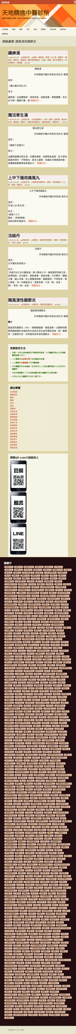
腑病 (57, 968)
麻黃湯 (9, 656)
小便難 (55, 677)
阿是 (42, 755)
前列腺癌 (54, 1015)
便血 (54, 994)
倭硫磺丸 (32, 864)
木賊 (27, 861)
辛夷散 (57, 648)
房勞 (32, 807)
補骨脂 (9, 703)
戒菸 (8, 821)
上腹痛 (21, 593)
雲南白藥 (42, 807)
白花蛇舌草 (11, 619)
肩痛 (27, 622)
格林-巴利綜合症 (62, 864)
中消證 (18, 830)
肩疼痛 (41, 844)
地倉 (42, 697)
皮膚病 (21, 763)
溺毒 (39, 720)
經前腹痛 (32, 763)
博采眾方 (13, 439)
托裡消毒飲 (33, 841)
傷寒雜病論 (57, 856)
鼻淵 (8, 882)
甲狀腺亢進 (11, 966)
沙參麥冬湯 (49, 674)
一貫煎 (36, 827)
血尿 (19, 700)
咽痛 (53, 700)
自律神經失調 (47, 587)
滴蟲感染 (10, 850)
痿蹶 (29, 971)
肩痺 (53, 778)
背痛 (58, 971)
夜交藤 (37, 659)
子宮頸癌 (61, 587)
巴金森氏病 (39, 743)
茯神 (45, 723)
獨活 (17, 639)
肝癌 (39, 573)
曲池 (64, 642)
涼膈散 (44, 890)
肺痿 (64, 951)
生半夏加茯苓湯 (21, 948)
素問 (60, 766)
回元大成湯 (55, 821)
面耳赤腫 (10, 957)
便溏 (20, 789)
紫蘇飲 (9, 940)
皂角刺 (64, 919)
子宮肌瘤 (39, 601)
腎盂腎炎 (23, 966)
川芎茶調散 (11, 587)
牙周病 (34, 677)
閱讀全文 (36, 100)
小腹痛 (56, 711)
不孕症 (35, 578)
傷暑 (54, 882)
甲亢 (59, 590)
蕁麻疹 (41, 599)
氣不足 (29, 786)
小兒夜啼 (64, 720)
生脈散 (60, 966)
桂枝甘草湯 (11, 928)
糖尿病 (29, 567)
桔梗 (23, 607)
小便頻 (18, 801)
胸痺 (56, 847)
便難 (34, 772)
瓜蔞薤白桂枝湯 (59, 757)
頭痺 (29, 888)
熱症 (66, 749)
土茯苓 (58, 940)
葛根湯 (35, 575)
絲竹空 (9, 613)
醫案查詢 (5, 34)
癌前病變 (10, 593)
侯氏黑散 (49, 1006)
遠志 (61, 708)
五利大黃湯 (11, 994)
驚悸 (30, 809)
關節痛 (52, 679)
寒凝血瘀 (20, 931)
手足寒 (36, 749)
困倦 (42, 772)
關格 (53, 737)
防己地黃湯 (27, 708)
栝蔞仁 (19, 853)
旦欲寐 (9, 731)
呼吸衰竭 (57, 870)
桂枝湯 (62, 908)
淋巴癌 (57, 1009)
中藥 (40, 960)
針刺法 (9, 856)
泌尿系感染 (40, 830)
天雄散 (67, 997)
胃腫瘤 (50, 815)
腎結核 (9, 812)
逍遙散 (9, 700)
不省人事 (20, 697)
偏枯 (41, 850)
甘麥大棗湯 (24, 928)
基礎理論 (13, 434)
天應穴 (9, 737)
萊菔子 (48, 714)
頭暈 (56, 607)
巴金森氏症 (26, 726)
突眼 (8, 757)
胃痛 (65, 688)
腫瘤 (8, 980)
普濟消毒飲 (20, 821)
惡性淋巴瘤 (11, 798)
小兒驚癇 (19, 916)
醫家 (29, 957)
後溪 (29, 648)
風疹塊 (60, 1000)
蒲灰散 (53, 867)
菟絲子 (60, 763)
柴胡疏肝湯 (43, 651)
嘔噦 (41, 914)
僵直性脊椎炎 (46, 864)
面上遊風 (22, 934)
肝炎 (61, 633)
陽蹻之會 (22, 899)
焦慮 (61, 772)
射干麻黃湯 (31, 833)
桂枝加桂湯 (35, 911)
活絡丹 (14, 235)
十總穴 (9, 974)
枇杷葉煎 (10, 792)
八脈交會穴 (50, 708)
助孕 (17, 691)
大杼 (49, 705)
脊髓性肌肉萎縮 (64, 783)
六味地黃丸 (49, 630)
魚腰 (64, 619)
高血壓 (55, 604)
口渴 (8, 1012)
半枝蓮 (29, 636)
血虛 (45, 749)
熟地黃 (9, 723)
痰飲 (8, 804)
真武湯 (57, 838)
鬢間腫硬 (10, 937)
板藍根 (50, 653)
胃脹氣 (9, 729)
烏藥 (32, 914)
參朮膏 (38, 766)
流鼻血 (40, 809)
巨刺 (22, 682)
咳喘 (48, 838)
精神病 (45, 757)
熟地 (17, 818)
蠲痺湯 (53, 616)
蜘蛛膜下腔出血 (22, 723)
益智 (8, 908)
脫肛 (22, 989)
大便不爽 (10, 789)
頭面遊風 (56, 841)
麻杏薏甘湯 (21, 645)
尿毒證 (28, 830)
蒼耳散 (29, 885)
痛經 (67, 610)
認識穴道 (13, 423)
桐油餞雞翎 (40, 801)
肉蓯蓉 (60, 665)
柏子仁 (9, 760)
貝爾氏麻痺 (28, 639)
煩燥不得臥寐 (20, 1015)
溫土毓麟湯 (43, 856)
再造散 (63, 873)
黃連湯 (9, 711)
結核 (45, 700)
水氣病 (9, 694)
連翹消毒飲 (11, 841)
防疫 (64, 942)
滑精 (53, 682)
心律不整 (39, 1012)
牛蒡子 (48, 729)
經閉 (45, 622)
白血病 (31, 599)
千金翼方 (10, 763)
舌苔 (23, 914)
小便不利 (10, 942)
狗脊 (19, 752)
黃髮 (19, 856)
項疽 (51, 801)
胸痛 (38, 870)
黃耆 (27, 752)
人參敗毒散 (11, 749)
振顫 (48, 968)
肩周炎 (40, 815)
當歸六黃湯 (21, 679)
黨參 (19, 1006)
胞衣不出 (20, 746)
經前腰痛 (19, 662)
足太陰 (29, 662)
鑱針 (58, 876)
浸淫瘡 (18, 1012)
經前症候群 (45, 798)
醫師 (20, 29)
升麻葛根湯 (48, 966)
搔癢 (26, 578)
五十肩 (53, 57)
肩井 (27, 659)
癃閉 (27, 731)
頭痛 (49, 60)
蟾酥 (67, 627)
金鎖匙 (9, 688)
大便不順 (54, 807)
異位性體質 (23, 668)
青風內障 (10, 1000)
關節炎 (16, 60)
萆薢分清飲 (24, 587)
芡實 (39, 734)
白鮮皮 (48, 688)
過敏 (17, 578)
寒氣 (63, 723)
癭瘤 (58, 809)
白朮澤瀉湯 (58, 824)
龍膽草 (9, 983)
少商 (30, 821)
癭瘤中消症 (59, 789)
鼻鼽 (19, 694)
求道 (67, 1009)
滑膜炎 (31, 844)
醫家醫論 (13, 437)
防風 (67, 584)
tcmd (28, 63)
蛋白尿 (18, 757)
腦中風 (46, 905)
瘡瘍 (27, 700)
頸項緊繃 (36, 804)
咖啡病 (9, 833)
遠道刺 (35, 951)
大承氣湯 (53, 983)
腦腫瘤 (31, 989)
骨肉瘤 (40, 639)
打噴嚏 (57, 662)
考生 (42, 833)
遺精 (45, 642)
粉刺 (34, 760)
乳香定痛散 (11, 864)
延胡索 (31, 902)
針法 (48, 694)
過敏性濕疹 (31, 755)
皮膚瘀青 (10, 885)
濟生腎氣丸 (38, 590)
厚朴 (8, 662)
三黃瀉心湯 (51, 960)
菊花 (61, 781)
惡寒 (8, 639)
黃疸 (8, 685)
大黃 (56, 726)
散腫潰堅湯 (23, 937)
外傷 (63, 882)
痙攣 (34, 798)
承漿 (34, 668)
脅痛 (26, 992)
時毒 (61, 679)
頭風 (51, 922)
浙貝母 (36, 928)
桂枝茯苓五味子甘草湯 (61, 928)
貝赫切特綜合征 (55, 755)
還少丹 (38, 812)
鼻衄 (62, 700)
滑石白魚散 (11, 847)
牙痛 (30, 729)
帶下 (8, 925)
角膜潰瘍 (23, 717)
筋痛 (46, 818)
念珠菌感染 (11, 873)
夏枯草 (54, 919)
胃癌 (38, 570)
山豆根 (40, 781)
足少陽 (9, 697)
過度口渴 (51, 731)
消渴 (53, 575)
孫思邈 (63, 743)
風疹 (35, 587)
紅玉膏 (59, 729)
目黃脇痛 (51, 781)
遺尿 (8, 633)
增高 (17, 945)
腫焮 (19, 783)
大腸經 (9, 720)
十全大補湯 (50, 573)
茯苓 (36, 757)
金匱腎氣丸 (11, 616)
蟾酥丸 (28, 783)
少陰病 (19, 674)
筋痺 (30, 781)
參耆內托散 (24, 749)
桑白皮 (33, 824)
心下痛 (60, 801)
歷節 (54, 795)
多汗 (42, 746)
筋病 (35, 57)
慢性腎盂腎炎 (46, 1003)
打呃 (56, 942)
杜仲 (27, 867)
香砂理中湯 (11, 809)
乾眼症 (57, 888)
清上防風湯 (28, 573)
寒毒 (53, 853)
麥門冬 (48, 610)
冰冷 (8, 951)
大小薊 (31, 651)
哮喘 (68, 755)
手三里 (19, 703)
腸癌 (37, 726)
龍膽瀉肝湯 (11, 596)
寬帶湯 (60, 815)
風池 (67, 662)
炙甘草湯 (48, 971)
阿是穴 (63, 717)
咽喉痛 (9, 581)
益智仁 (57, 685)
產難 (27, 977)
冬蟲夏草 (61, 1006)
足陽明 (63, 651)
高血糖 (37, 752)
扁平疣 (28, 630)
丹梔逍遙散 (11, 717)
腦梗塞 (22, 1003)
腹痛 (20, 957)
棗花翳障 (19, 922)
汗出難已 (20, 729)
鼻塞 (62, 578)
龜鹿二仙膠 (61, 714)
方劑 (45, 119)
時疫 (19, 983)
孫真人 (46, 726)
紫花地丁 (27, 685)
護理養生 (13, 442)
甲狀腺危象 (11, 890)
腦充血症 (49, 766)
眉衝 (19, 659)
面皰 (66, 986)
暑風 (22, 864)
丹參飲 (36, 723)
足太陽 (44, 645)
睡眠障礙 (38, 656)
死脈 (38, 783)
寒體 (26, 893)
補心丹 (22, 778)
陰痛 (22, 809)
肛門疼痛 (10, 807)
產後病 (9, 671)
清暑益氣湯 (58, 769)
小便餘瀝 (51, 879)
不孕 (32, 584)
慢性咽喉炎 (11, 968)
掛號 (35, 29)
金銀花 (22, 665)
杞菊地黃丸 (11, 651)
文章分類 (53, 29)
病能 (64, 937)
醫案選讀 (13, 417)
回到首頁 (6, 2)
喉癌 (55, 818)
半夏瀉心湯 (61, 601)
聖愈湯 (9, 714)
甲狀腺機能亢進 (38, 945)
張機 (39, 835)
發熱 (45, 994)
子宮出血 (10, 668)
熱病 (43, 893)
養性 (58, 850)
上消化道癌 (21, 769)
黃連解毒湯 (33, 593)
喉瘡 (8, 919)
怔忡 (58, 627)
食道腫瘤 (64, 795)
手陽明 (55, 642)
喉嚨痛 (33, 607)
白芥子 (41, 902)
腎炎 (49, 850)
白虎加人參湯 (42, 703)
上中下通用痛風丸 (24, 178)
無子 (51, 763)
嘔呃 (63, 980)
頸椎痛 (19, 63)
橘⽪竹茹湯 (64, 844)
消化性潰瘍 (42, 778)
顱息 (20, 786)
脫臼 (26, 804)
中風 (8, 578)
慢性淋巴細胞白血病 (14, 960)
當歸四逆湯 (45, 934)
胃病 (45, 575)
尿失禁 (44, 873)
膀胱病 (38, 954)
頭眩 (56, 899)
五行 (34, 893)
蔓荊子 (45, 711)
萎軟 (39, 931)
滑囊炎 (9, 867)
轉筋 (42, 763)
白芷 (36, 622)
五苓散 (62, 697)
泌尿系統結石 (51, 720)
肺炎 (57, 977)
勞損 (64, 899)
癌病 (48, 812)
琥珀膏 (44, 882)
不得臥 (33, 1015)
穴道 (58, 567)
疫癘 (51, 1000)
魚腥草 (9, 1018)
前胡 (48, 685)
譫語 (61, 916)
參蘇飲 (43, 668)
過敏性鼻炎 (54, 599)
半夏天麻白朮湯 (31, 882)
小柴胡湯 (20, 581)
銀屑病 (67, 821)
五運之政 (45, 942)
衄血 (56, 934)
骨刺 (64, 1015)
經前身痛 (32, 746)
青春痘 (66, 694)
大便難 (9, 630)
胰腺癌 (18, 705)
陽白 (8, 636)
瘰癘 (53, 974)
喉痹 (26, 818)
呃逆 (42, 717)
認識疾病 (25, 305)
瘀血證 (9, 1006)
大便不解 (10, 755)
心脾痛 (45, 963)
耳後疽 (28, 766)
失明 (26, 925)
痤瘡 (41, 584)
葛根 (8, 653)
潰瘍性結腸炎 (57, 622)
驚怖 (29, 789)
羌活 (19, 867)
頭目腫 (9, 766)
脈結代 (28, 954)
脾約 (54, 651)
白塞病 (9, 775)
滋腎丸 (47, 752)
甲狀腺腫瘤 (30, 856)
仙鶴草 (53, 668)
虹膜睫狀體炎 (25, 905)
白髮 (66, 911)
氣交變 (53, 980)
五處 (30, 940)
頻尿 (49, 639)
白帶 (8, 945)
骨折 (27, 705)
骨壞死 (34, 997)
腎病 (58, 584)
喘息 (19, 720)
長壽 (54, 873)
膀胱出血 (22, 792)
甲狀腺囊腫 (49, 925)
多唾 (35, 896)
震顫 (8, 691)
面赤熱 (54, 992)
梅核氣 (48, 986)
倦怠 (44, 997)
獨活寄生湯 (18, 115)
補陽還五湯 (35, 604)
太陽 (34, 633)
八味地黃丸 (11, 599)
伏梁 (22, 968)
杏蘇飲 (21, 902)
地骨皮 (34, 890)
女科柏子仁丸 (51, 734)
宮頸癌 (61, 893)
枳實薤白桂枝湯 (58, 890)
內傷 (36, 919)
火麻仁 (66, 977)
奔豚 (19, 760)
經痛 (19, 711)
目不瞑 (33, 899)
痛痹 (8, 830)
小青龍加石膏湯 (38, 948)
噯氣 (45, 919)
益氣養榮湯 (65, 668)
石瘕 (54, 827)
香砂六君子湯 (44, 792)
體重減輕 (61, 674)
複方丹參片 (63, 596)
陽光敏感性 (39, 705)
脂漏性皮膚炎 (61, 613)
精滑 (22, 847)
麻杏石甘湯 (11, 778)
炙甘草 (18, 740)
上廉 (36, 711)
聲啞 (30, 734)
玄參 (65, 711)
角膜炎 (29, 922)
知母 (35, 596)
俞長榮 (65, 807)
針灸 (8, 573)
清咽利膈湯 (56, 691)
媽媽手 (60, 57)
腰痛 (22, 599)
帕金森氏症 (11, 989)
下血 (29, 812)
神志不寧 (19, 971)
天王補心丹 (11, 584)
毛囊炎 (28, 1012)
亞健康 (18, 977)
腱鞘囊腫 (10, 786)
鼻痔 (8, 705)
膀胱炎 (19, 714)
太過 (37, 905)
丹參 (34, 691)
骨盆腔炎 (64, 994)
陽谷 (27, 757)
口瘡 (41, 627)
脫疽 (8, 1015)
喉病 (58, 835)
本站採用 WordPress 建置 (16, 1030)
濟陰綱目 (57, 671)
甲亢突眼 (19, 908)
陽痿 (57, 659)
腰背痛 (16, 122)
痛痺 (67, 888)
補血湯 (25, 827)
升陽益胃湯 (60, 896)
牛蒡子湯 (60, 1012)
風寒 (36, 963)
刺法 (19, 613)
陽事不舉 (19, 980)
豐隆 (23, 911)
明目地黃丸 (23, 942)
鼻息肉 (29, 714)
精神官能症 (11, 1003)
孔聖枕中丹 (11, 815)
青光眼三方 (65, 960)
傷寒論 (29, 879)
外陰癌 (9, 879)
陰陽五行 (48, 876)
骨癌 (57, 694)
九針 (22, 651)
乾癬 (61, 682)
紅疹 (8, 601)
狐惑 (38, 789)
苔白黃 (62, 731)
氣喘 (17, 633)
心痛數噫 (10, 899)
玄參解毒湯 (24, 994)
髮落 (51, 830)
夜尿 (43, 633)
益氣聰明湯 (11, 604)
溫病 (60, 922)
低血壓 (25, 986)
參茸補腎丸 (50, 786)
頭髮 (67, 876)
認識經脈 (13, 425)
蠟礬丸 (36, 994)
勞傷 (17, 919)
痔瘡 (48, 656)
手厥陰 (48, 954)
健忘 (36, 700)
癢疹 (62, 575)
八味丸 (44, 841)
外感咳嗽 (10, 677)
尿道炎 (19, 812)
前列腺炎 (60, 705)
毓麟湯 (19, 879)
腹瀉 (38, 630)
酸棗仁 (36, 642)
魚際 (20, 876)
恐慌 (44, 682)
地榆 (27, 656)
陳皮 (39, 662)
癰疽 (8, 648)
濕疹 (64, 607)
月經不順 (10, 838)
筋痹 (56, 798)
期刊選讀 (13, 420)
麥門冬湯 (29, 671)
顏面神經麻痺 (12, 607)
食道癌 (62, 573)
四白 (30, 653)
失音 (64, 934)
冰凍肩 (9, 835)
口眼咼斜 (51, 636)
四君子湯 (10, 734)
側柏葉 (41, 665)
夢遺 (19, 625)
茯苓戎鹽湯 (45, 824)
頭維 (32, 627)
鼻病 (26, 642)
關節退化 (56, 122)
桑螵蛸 (50, 989)
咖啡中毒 (35, 966)
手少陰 (38, 838)
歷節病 (41, 57)
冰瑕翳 (34, 942)
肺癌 (67, 570)
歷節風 (47, 789)
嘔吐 (60, 630)
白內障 (63, 885)
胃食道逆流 (27, 610)
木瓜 (20, 885)
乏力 (63, 945)
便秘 (17, 573)
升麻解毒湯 (33, 974)
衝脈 (8, 861)
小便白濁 (10, 934)
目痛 (26, 945)
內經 (17, 804)
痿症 (22, 844)
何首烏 (66, 659)
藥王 (41, 989)
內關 (50, 948)
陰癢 (45, 827)
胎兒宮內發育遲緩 (32, 740)
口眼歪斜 (19, 636)
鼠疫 (17, 951)
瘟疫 (63, 734)
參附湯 (38, 1006)
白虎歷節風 (33, 873)
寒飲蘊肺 (47, 911)
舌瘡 (55, 951)
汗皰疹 (28, 613)
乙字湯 (47, 648)
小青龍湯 (23, 795)
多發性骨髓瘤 (12, 914)
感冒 (18, 567)
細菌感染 (20, 940)
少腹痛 (60, 948)
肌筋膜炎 (10, 824)
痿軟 (26, 951)
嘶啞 (34, 1000)
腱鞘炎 (9, 769)
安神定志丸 (36, 795)
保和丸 (19, 833)
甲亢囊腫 (27, 775)
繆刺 (29, 674)
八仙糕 (44, 677)
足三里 (9, 931)
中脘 (29, 876)
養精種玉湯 (11, 896)
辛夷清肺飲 (46, 896)
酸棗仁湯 (36, 925)
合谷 (19, 671)
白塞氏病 (20, 737)
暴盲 (57, 752)
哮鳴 (30, 737)
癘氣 (30, 931)
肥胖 (32, 665)
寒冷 (57, 986)
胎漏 (58, 954)
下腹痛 (48, 835)
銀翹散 (49, 590)
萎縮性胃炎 (54, 619)
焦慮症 (56, 792)
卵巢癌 (48, 613)
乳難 (19, 859)
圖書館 (43, 29)
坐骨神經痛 (49, 783)
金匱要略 (23, 798)
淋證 (61, 737)
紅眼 (43, 983)
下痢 (19, 731)
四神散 (18, 861)
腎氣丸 (28, 601)
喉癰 (64, 798)
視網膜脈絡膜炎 (12, 827)
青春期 (56, 963)
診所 (28, 29)
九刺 (19, 656)
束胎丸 (43, 1015)
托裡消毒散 (45, 607)
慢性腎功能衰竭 (12, 986)
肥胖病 (41, 619)
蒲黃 (19, 622)
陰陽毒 (25, 1009)
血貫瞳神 (19, 870)
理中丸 (9, 772)
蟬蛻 (8, 971)
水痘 (58, 957)
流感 (18, 570)
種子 (39, 581)
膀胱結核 (53, 945)
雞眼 (65, 847)
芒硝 (19, 766)
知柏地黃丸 (23, 1000)
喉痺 (45, 578)
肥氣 (54, 723)
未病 (58, 639)
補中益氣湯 (64, 593)
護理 (17, 685)
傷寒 (39, 567)
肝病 (26, 633)
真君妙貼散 (21, 688)
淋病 (60, 653)
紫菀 (32, 679)
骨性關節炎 (37, 119)
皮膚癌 (19, 835)
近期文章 (63, 29)
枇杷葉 (52, 844)
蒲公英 (52, 697)
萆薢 (68, 856)
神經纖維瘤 (52, 743)
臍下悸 (19, 743)
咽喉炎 (58, 570)
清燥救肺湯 (58, 625)
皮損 (47, 570)
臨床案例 (13, 445)
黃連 (63, 867)
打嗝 (42, 1000)
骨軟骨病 (30, 960)
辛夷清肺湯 (11, 665)
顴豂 (27, 711)
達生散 (26, 919)
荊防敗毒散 (24, 596)
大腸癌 (43, 616)
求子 (68, 590)
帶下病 (63, 905)
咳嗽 (15, 575)
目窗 (38, 674)
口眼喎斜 (32, 697)
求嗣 (58, 581)
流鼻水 (9, 659)
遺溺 (57, 656)
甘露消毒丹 (11, 590)
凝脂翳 (21, 734)
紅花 (39, 671)
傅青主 (29, 835)
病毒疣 (9, 645)
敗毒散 (29, 853)
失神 (56, 937)
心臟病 (35, 992)
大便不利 (61, 989)
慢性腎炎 (59, 1003)
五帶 (48, 888)
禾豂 (39, 714)
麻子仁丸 (34, 645)
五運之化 (41, 922)
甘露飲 (22, 604)
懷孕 (44, 593)
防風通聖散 (24, 616)
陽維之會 (30, 916)
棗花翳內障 (11, 905)
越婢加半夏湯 (12, 911)
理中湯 (44, 691)
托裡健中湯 (42, 821)
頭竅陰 (40, 653)
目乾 (22, 873)
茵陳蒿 (9, 746)
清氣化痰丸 (45, 769)
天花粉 (9, 674)
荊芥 (15, 610)
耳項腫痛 (38, 861)
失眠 (9, 570)
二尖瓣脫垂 (61, 833)
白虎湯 (33, 1003)
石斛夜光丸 (31, 980)
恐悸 (61, 859)
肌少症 (9, 752)
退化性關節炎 (58, 60)
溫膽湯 (47, 659)
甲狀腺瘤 (55, 760)
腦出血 (28, 1006)
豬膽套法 (56, 749)
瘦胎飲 (48, 957)
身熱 (8, 916)
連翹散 (63, 746)
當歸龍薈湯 (55, 997)
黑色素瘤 (63, 778)
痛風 (49, 182)
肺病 (49, 627)
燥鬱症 (50, 775)
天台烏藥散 (33, 682)
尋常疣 (9, 679)
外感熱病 (53, 717)
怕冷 (36, 977)
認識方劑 (25, 57)
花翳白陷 (10, 963)
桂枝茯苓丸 (23, 677)
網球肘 (33, 934)
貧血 (46, 870)
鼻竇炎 (38, 859)
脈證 (8, 922)
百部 (8, 948)
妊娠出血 (20, 974)
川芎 (64, 604)
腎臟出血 (39, 775)
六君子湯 (10, 876)
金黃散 (28, 801)
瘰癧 (58, 861)
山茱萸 (9, 743)
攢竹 (19, 630)
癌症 (9, 567)
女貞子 (43, 908)
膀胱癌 (38, 613)
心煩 (65, 656)
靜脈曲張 (22, 824)
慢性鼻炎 (61, 914)
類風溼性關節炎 (22, 300)
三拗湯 (60, 740)
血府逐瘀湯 (62, 804)
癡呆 (8, 801)
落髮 (52, 893)
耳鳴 (57, 931)
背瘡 (48, 662)
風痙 (64, 726)
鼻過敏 (40, 636)
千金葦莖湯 (48, 740)
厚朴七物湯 (42, 853)
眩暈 (45, 604)
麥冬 (64, 645)
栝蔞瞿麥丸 (42, 885)
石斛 (27, 625)
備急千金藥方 (12, 781)
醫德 (13, 29)
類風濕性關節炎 (34, 60)
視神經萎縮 (64, 786)
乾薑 (39, 729)
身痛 (44, 60)
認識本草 (13, 428)
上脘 (17, 893)
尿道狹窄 (23, 890)
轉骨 (34, 983)
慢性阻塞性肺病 (21, 997)
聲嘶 (34, 717)
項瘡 (52, 633)
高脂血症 (10, 902)
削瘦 (48, 931)
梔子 (8, 627)
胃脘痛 (38, 685)
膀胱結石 (61, 925)
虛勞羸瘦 (53, 746)
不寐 (49, 584)
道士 (65, 968)
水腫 (22, 619)
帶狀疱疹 (46, 977)
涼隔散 (9, 783)
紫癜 (8, 954)
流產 (8, 997)
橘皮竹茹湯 (49, 804)
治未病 (38, 957)
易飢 (8, 992)
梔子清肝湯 (50, 916)
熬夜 (39, 786)
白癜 (38, 971)
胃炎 (46, 625)
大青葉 (9, 625)
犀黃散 (43, 980)
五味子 (31, 619)
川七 (53, 908)
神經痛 (53, 885)
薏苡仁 (28, 694)
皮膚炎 (52, 772)
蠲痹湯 (14, 53)
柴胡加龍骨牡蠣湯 (13, 642)
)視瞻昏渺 (32, 847)
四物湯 (38, 610)
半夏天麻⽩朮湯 (40, 867)
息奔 (8, 1009)
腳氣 (49, 809)
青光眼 (29, 703)
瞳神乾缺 (10, 888)
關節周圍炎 (46, 122)
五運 (20, 963)
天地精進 (5, 29)
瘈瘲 (49, 1012)
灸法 (8, 740)
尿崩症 (33, 769)
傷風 (45, 928)
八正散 (18, 601)
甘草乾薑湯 (11, 795)
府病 (48, 1009)
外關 (38, 648)
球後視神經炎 (22, 772)
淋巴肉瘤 (64, 616)
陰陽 (57, 911)
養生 (61, 636)
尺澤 (8, 893)
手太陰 (55, 645)
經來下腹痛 (45, 847)
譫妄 (47, 937)
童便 (44, 974)
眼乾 (20, 850)
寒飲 (38, 876)
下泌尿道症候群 (12, 708)
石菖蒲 (40, 879)
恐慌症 (29, 815)
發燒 (64, 703)
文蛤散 (52, 902)
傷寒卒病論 (24, 896)
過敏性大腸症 (12, 726)
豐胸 (17, 925)
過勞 (39, 688)
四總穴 (65, 599)
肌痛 (61, 902)
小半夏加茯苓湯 (60, 812)
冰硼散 (48, 861)
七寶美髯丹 (62, 830)
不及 (20, 888)
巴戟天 (38, 888)
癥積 (32, 792)
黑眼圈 (38, 968)
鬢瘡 (22, 841)
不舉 (8, 870)
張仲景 (37, 625)
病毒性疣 (30, 850)
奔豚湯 (38, 694)
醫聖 (8, 818)
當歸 (51, 665)
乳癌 (49, 601)
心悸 (30, 581)
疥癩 (17, 992)
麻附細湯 (37, 986)
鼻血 (63, 827)
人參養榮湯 (11, 682)
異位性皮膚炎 (20, 627)
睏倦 (20, 755)
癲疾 (45, 992)
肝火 (29, 870)
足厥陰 (18, 882)
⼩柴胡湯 (22, 807)
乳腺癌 (45, 951)
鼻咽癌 (48, 581)
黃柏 (53, 593)
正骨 (8, 977)
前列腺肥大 (31, 908)
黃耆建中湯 (42, 737)
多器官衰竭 (39, 731)
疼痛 (47, 57)
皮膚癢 (9, 622)
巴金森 (44, 760)
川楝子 (41, 679)
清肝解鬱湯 (45, 899)
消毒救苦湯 (36, 937)
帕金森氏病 (37, 1009)
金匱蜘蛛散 (11, 844)
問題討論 (13, 448)
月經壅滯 (36, 818)
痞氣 (38, 708)
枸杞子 (9, 859)
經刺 (64, 677)
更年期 (9, 853)
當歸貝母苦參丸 (64, 775)
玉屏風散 (29, 720)
